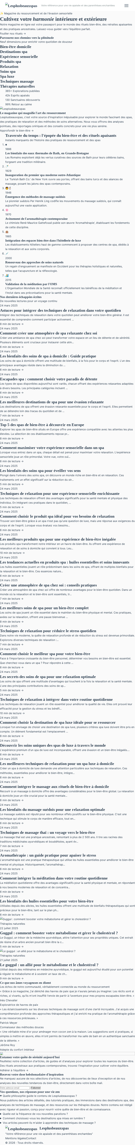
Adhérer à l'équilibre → (14, 1070)
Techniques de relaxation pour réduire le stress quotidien (48, 631)
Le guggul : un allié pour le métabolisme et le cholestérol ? (49, 965)
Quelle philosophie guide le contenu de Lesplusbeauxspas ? (40, 1095)
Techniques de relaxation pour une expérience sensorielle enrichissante (60, 493)
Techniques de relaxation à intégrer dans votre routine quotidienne (56, 699)
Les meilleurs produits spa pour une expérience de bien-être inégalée (58, 539)
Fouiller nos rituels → (13, 33)
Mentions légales (15, 1138)
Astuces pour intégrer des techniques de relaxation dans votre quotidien (60, 310)
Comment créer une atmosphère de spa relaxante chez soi (48, 333)
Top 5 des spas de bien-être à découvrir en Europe (42, 425)
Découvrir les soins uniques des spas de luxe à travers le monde (53, 745)
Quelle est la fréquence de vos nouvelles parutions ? (35, 1113)
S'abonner (35, 1088)
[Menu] (126, 5)
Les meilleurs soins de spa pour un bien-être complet (44, 608)
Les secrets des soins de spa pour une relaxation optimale (48, 677)
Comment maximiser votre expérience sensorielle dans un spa (52, 448)
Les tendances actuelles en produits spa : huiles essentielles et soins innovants (64, 562)
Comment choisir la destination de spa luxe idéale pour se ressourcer (58, 722)
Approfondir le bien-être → (17, 130)
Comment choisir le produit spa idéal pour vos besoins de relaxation (57, 516)
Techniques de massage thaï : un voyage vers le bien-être (47, 832)
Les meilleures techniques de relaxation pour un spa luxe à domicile (57, 764)
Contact (31, 1138)
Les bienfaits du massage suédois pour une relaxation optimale (52, 809)
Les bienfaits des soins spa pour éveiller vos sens (40, 470)
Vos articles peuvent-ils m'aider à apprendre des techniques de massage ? (49, 1122)
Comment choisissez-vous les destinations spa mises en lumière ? (44, 1118)
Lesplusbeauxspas (54, 1128)
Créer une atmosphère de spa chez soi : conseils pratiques (48, 585)
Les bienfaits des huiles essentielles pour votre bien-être (47, 901)
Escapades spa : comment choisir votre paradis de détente (48, 379)
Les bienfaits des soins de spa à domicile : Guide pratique (48, 356)
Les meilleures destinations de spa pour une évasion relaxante (52, 402)
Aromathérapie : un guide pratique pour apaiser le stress (48, 855)
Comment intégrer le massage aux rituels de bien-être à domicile (54, 786)
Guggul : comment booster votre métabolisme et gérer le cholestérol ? (59, 933)
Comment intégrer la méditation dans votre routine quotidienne (54, 878)
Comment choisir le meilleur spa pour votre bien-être (45, 654)
